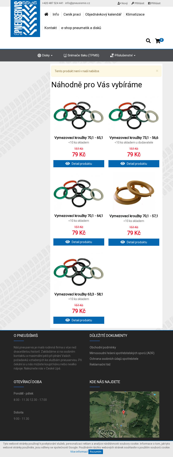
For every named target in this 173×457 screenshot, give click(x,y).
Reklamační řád (100, 364)
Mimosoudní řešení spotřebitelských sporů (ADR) (122, 353)
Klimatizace (135, 14)
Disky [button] (45, 55)
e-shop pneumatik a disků (81, 28)
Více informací (79, 451)
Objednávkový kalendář (103, 14)
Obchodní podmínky (103, 347)
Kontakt (51, 28)
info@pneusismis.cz (77, 3)
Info (56, 14)
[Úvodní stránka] (46, 14)
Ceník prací (72, 14)
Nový (124, 3)
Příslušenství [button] (123, 55)
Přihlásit (139, 3)
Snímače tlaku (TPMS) (83, 55)
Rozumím (95, 451)
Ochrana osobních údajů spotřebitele (114, 358)
